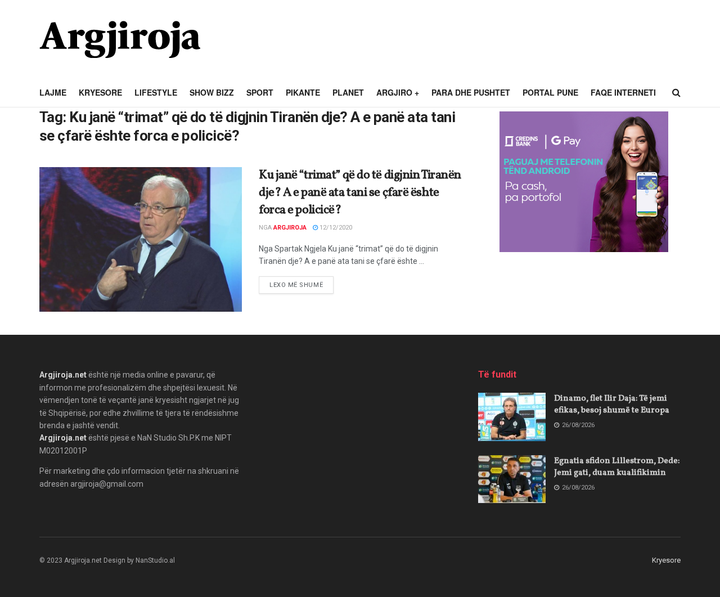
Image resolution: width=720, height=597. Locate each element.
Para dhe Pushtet (470, 92)
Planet (348, 92)
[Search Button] (676, 93)
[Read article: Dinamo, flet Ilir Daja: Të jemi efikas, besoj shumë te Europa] (512, 417)
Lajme (52, 92)
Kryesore (100, 92)
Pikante (303, 92)
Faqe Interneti (623, 92)
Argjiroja (290, 227)
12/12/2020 (335, 227)
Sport (259, 92)
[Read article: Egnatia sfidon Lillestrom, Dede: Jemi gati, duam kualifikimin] (512, 479)
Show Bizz (212, 92)
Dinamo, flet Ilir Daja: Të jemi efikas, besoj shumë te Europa (611, 404)
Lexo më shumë (301, 285)
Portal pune (550, 92)
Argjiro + (397, 92)
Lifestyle (155, 92)
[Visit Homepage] (119, 39)
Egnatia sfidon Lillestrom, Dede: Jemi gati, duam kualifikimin (617, 467)
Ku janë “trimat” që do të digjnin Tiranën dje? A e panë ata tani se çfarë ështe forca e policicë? (360, 193)
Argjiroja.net (63, 374)
